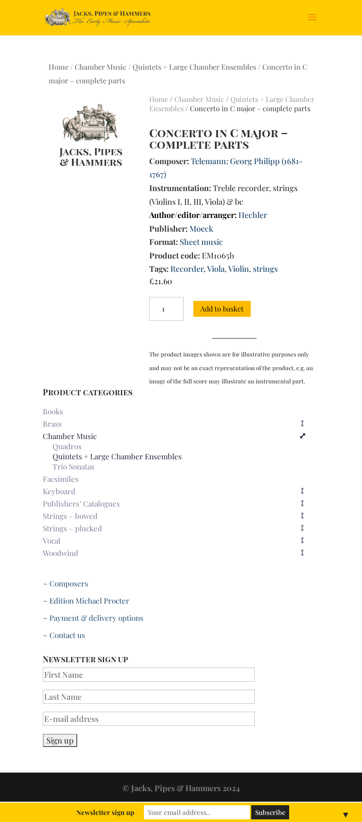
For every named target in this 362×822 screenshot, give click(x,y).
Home (58, 66)
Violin (238, 268)
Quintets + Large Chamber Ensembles (194, 66)
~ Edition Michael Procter (86, 600)
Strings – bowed (70, 516)
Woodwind (60, 553)
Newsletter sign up (105, 812)
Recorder (187, 268)
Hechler (252, 215)
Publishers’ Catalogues (81, 503)
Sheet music (201, 241)
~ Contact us (64, 635)
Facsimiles (61, 479)
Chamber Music (100, 66)
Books (53, 411)
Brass (52, 423)
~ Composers (65, 583)
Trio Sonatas (73, 466)
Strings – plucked (72, 528)
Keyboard (59, 491)
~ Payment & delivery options (93, 618)
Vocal (51, 540)
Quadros (67, 446)
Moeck (201, 228)
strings (265, 268)
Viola (216, 268)
